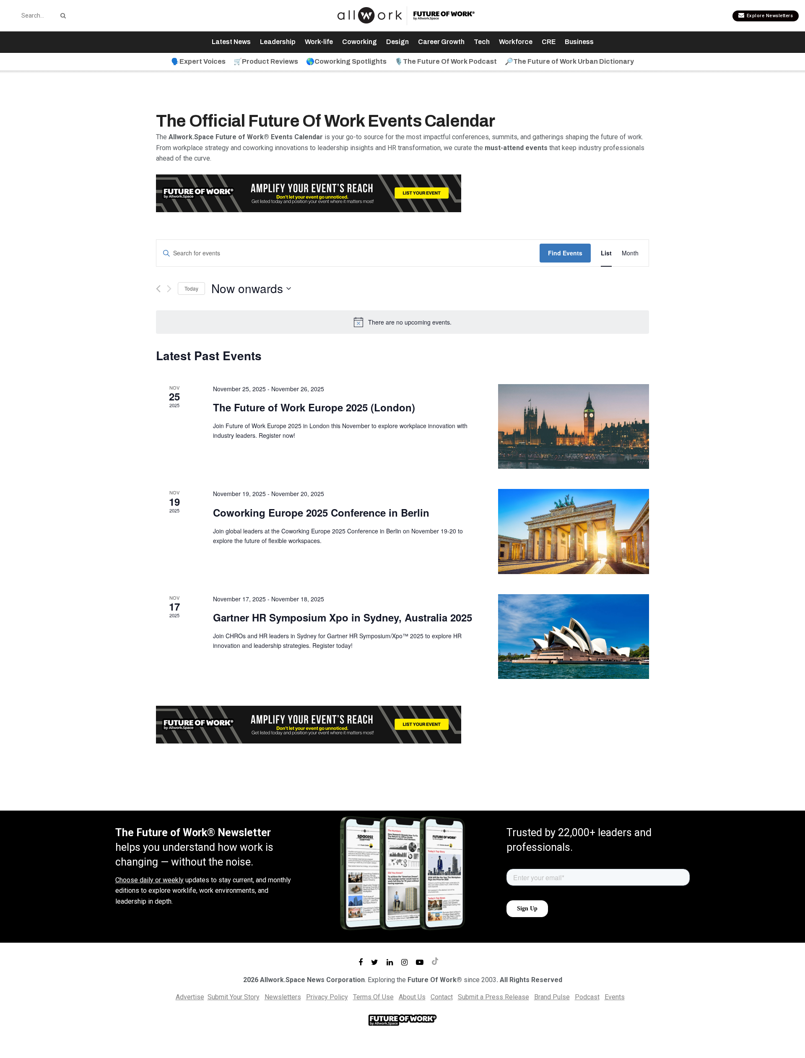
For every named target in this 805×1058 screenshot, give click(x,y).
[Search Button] (61, 15)
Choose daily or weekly (149, 880)
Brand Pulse (552, 997)
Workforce (515, 41)
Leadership (278, 41)
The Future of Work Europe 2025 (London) (314, 407)
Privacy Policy (327, 997)
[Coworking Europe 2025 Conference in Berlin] (573, 531)
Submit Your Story (234, 997)
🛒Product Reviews (266, 61)
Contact (442, 997)
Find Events (565, 253)
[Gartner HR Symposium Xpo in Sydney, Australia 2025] (573, 636)
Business (579, 41)
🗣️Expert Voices (198, 61)
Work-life (319, 41)
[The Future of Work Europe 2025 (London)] (573, 426)
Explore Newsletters (769, 15)
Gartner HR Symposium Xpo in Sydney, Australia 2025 (342, 617)
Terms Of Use (373, 997)
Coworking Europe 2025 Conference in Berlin (321, 512)
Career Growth (441, 41)
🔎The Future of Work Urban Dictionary (569, 61)
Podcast (587, 997)
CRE (549, 41)
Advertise (190, 997)
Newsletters (283, 997)
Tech (482, 41)
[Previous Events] (158, 289)
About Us (412, 997)
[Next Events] (169, 289)
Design (397, 41)
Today (191, 288)
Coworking (359, 41)
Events (615, 997)
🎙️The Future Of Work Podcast (446, 61)
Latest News (231, 41)
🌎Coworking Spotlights (346, 61)
